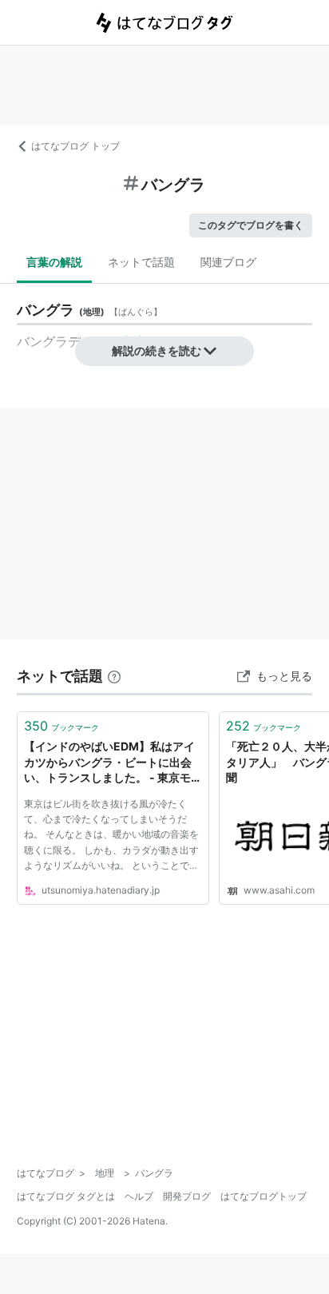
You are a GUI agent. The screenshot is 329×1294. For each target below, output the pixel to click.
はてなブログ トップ (75, 146)
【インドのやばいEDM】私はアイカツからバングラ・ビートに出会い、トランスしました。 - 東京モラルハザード (113, 762)
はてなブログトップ (263, 1196)
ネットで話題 (141, 262)
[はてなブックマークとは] (114, 675)
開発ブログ (187, 1196)
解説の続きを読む (156, 350)
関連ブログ (228, 262)
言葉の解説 (54, 262)
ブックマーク (61, 726)
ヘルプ (139, 1196)
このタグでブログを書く (250, 225)
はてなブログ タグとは (66, 1196)
